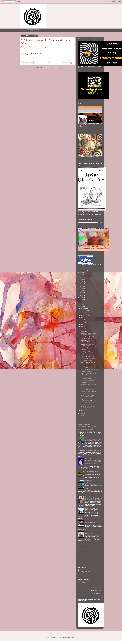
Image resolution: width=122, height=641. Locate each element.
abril (82, 326)
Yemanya (61, 48)
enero (82, 410)
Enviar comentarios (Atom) (51, 67)
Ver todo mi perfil (95, 593)
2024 (81, 277)
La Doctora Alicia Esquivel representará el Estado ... (88, 396)
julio (82, 319)
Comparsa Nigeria (84, 570)
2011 (81, 306)
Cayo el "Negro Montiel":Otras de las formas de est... (89, 337)
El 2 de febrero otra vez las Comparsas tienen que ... (88, 407)
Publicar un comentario (29, 57)
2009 (81, 415)
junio (82, 322)
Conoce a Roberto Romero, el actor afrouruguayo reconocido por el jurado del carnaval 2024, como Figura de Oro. (93, 461)
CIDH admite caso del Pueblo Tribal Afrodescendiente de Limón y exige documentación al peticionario (87, 428)
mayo (82, 324)
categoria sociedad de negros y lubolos (49, 48)
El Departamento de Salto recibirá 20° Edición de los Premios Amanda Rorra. (92, 509)
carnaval (35, 48)
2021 (81, 284)
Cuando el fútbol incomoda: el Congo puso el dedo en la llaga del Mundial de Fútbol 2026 (93, 439)
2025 (81, 274)
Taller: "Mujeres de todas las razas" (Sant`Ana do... (88, 363)
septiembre (84, 315)
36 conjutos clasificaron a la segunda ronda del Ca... (88, 352)
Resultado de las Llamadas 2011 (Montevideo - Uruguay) (89, 388)
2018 (81, 290)
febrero (83, 331)
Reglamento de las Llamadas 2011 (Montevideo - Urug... (88, 399)
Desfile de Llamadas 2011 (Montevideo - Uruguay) (87, 403)
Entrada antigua (68, 63)
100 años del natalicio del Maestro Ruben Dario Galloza (92, 472)
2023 (81, 279)
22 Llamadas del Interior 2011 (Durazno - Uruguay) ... (88, 377)
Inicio (49, 63)
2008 (81, 418)
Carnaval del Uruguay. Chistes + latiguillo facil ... (89, 344)
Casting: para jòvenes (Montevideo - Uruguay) (89, 450)
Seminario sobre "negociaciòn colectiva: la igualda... (88, 359)
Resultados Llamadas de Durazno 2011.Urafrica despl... (89, 370)
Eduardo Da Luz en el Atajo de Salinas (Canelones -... (88, 392)
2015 (81, 297)
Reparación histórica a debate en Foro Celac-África (93, 532)
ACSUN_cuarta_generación (97, 591)
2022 (81, 281)
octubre (83, 313)
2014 (81, 299)
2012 (81, 304)
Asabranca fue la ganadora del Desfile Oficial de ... (88, 374)
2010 (81, 413)
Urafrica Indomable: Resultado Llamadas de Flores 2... (88, 333)
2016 (81, 295)
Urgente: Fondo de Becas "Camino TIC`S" (87, 341)
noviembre (84, 310)
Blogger (72, 637)
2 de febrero (30, 48)
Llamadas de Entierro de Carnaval (88, 571)
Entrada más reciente (27, 63)
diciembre (83, 308)
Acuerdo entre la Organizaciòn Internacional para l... (88, 366)
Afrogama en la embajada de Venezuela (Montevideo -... (88, 355)
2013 (81, 302)
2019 (81, 288)
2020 (81, 286)
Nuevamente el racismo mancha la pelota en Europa (93, 521)
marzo (83, 329)
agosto (83, 317)
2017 (81, 293)
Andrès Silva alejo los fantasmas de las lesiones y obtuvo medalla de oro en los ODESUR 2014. (93, 498)
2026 (81, 272)
